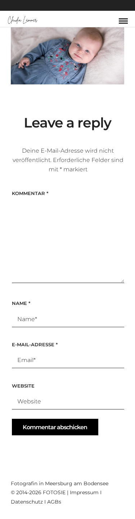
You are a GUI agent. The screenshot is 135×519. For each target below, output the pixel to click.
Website (23, 386)
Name (21, 303)
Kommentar (30, 193)
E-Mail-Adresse (35, 344)
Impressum (84, 492)
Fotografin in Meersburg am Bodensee (59, 483)
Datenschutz (27, 502)
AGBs (54, 502)
